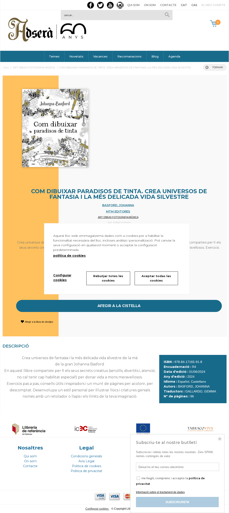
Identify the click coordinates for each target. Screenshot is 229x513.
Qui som (133, 5)
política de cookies (69, 256)
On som (150, 5)
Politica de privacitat (86, 471)
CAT (184, 5)
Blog (155, 56)
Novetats (76, 56)
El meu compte (213, 5)
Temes (54, 56)
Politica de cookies (86, 466)
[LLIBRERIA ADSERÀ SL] (48, 41)
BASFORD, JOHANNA (118, 205)
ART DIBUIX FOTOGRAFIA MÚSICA (118, 217)
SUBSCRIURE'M (177, 502)
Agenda (174, 56)
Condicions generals (86, 456)
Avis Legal (86, 461)
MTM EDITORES (118, 211)
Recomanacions (129, 56)
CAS (194, 5)
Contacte (168, 5)
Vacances (100, 56)
